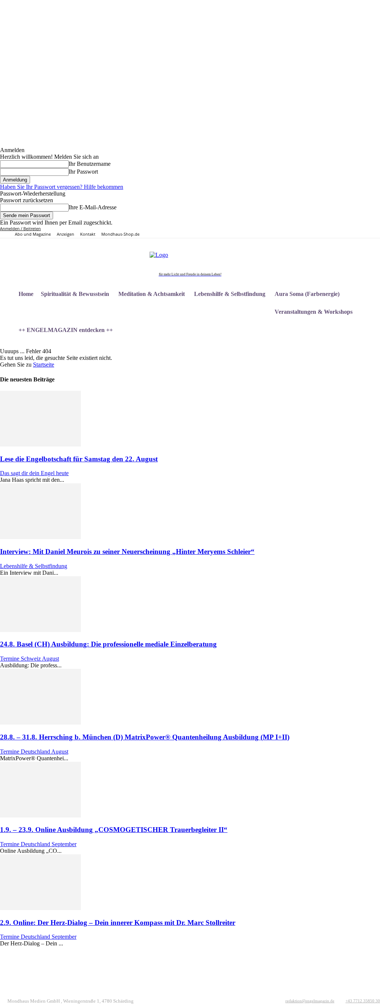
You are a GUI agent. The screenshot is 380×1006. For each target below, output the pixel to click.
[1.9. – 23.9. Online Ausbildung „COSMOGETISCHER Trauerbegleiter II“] (40, 815)
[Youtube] (342, 232)
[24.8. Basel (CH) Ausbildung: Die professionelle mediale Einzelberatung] (40, 630)
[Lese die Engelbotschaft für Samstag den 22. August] (40, 444)
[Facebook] (308, 232)
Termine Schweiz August (29, 658)
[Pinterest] (325, 232)
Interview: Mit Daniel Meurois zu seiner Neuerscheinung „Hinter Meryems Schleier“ (127, 551)
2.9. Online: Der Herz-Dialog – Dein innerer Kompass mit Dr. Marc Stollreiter (117, 922)
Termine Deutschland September (38, 844)
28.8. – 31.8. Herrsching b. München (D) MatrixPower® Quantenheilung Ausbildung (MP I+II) (144, 737)
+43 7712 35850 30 (362, 1001)
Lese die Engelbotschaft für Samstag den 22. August (79, 459)
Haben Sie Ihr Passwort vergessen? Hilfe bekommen (61, 187)
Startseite (43, 364)
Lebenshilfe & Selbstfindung (33, 566)
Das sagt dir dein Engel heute (34, 473)
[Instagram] (316, 232)
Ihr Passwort (83, 171)
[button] (371, 348)
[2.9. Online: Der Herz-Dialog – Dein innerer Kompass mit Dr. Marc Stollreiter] (40, 908)
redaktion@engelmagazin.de (309, 1001)
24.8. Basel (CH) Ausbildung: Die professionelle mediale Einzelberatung (108, 644)
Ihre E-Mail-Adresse (93, 207)
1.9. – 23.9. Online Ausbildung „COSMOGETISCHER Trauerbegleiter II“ (113, 830)
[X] (334, 232)
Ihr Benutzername (90, 164)
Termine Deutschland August (34, 751)
